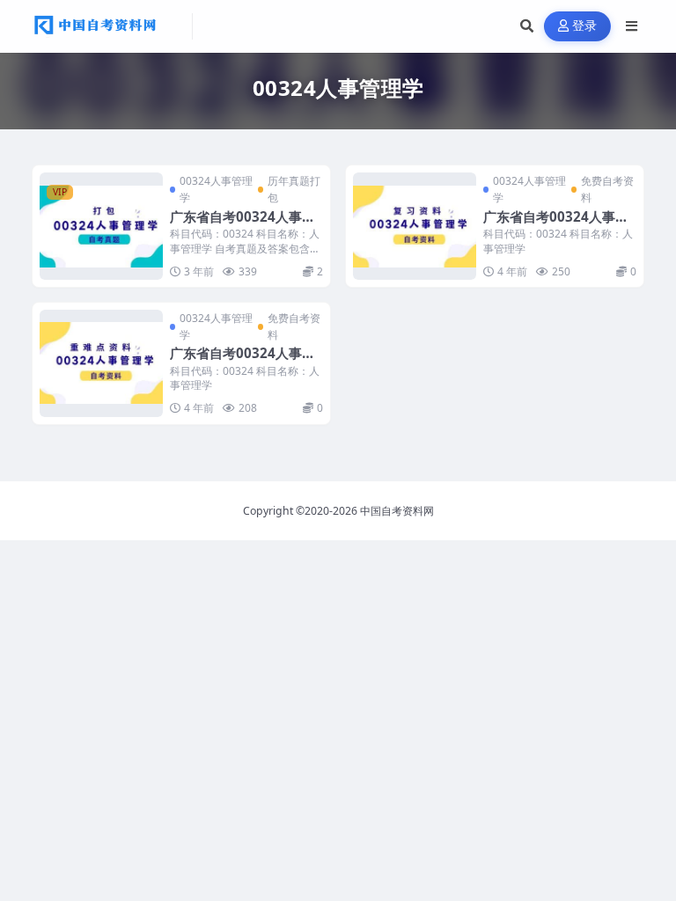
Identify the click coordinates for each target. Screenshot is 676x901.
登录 (585, 26)
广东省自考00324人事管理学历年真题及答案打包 (242, 225)
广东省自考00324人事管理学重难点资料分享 (242, 361)
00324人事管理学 (216, 189)
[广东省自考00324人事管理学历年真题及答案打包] (101, 226)
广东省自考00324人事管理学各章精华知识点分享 (555, 225)
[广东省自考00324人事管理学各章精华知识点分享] (414, 226)
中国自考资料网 (397, 510)
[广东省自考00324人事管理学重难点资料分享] (101, 363)
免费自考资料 (607, 189)
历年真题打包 (294, 189)
